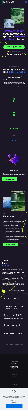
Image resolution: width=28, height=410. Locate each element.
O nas (14, 376)
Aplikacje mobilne (14, 366)
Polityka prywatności (14, 379)
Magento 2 (14, 364)
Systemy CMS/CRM (14, 367)
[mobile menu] (26, 2)
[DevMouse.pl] (8, 2)
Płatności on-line (14, 368)
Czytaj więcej (14, 402)
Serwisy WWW (14, 363)
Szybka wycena (14, 377)
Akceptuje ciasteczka (14, 406)
